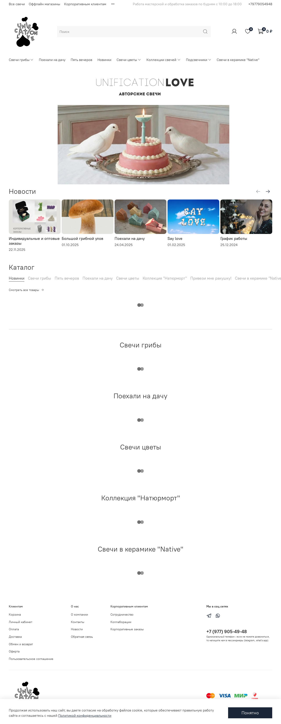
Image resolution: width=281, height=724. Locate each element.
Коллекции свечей (161, 59)
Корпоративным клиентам (85, 4)
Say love (175, 238)
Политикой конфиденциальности (84, 715)
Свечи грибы (19, 59)
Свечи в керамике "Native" (238, 59)
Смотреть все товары (24, 290)
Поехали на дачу (52, 59)
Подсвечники (196, 59)
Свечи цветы (127, 59)
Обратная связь (82, 637)
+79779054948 (260, 4)
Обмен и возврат (21, 644)
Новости (77, 629)
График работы (233, 238)
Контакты (77, 622)
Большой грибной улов (82, 238)
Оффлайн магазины (44, 4)
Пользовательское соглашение (31, 659)
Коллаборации (120, 622)
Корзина (15, 614)
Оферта (14, 651)
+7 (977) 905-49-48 (226, 631)
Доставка (15, 637)
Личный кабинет (20, 622)
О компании (79, 614)
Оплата (14, 629)
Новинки (104, 59)
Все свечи (17, 4)
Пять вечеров (81, 59)
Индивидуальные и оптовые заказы (34, 241)
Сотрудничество (121, 614)
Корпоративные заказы (127, 629)
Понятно (250, 712)
